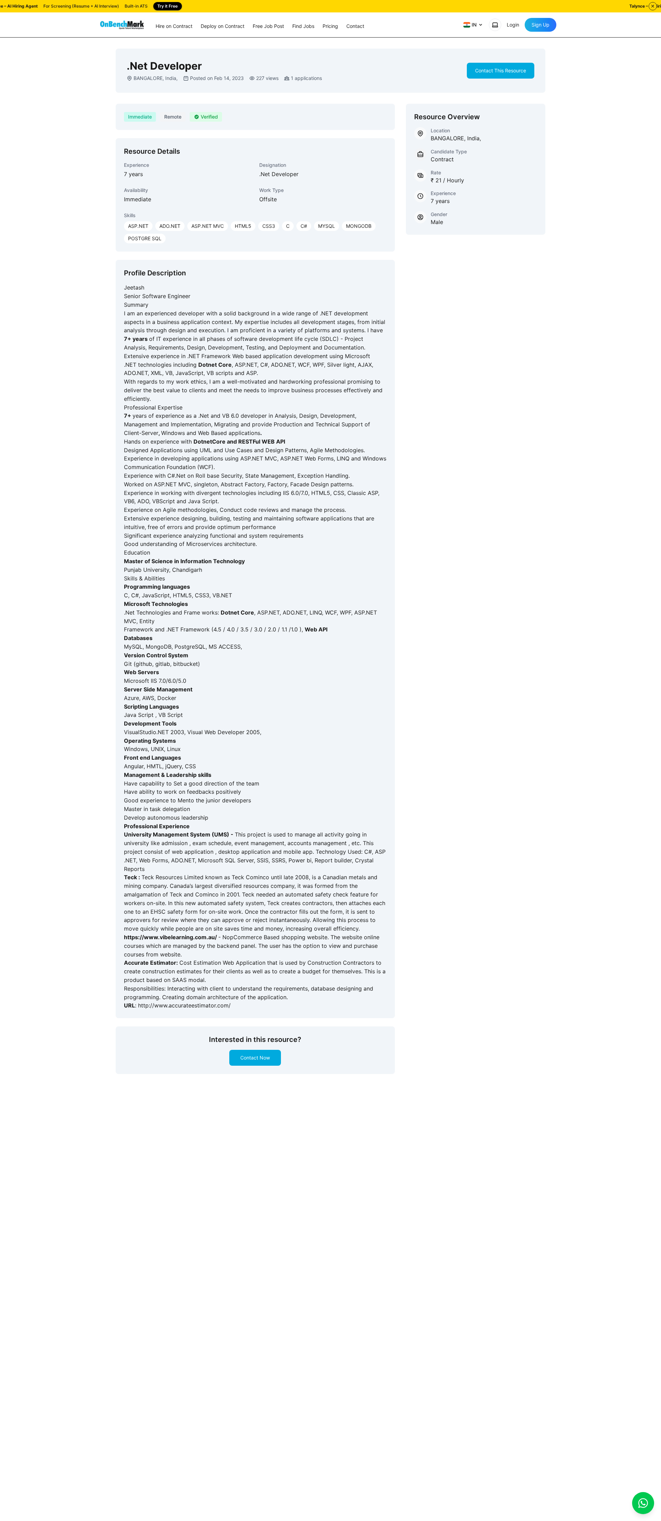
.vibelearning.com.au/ (188, 937)
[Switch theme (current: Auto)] (495, 25)
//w (144, 937)
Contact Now (255, 1058)
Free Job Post (268, 26)
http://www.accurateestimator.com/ (184, 1005)
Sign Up (540, 25)
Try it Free (167, 6)
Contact (355, 26)
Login (513, 25)
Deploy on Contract (222, 26)
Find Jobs (303, 26)
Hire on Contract (174, 26)
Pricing (330, 26)
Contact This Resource (500, 70)
